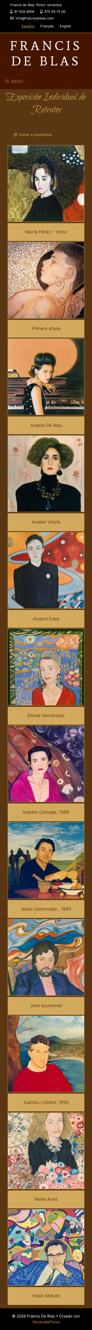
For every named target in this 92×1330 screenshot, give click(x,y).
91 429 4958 (23, 11)
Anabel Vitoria (46, 522)
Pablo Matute (46, 1295)
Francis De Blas (46, 53)
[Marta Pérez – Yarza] (46, 218)
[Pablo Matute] (46, 1282)
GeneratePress (46, 1322)
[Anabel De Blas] (46, 411)
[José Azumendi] (46, 992)
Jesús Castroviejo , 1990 (46, 909)
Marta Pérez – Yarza (46, 231)
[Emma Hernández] (46, 701)
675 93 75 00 (54, 11)
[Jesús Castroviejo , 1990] (46, 895)
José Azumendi (46, 1005)
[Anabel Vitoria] (46, 508)
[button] (33, 135)
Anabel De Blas (46, 425)
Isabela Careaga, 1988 (46, 812)
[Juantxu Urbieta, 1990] (46, 1089)
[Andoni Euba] (46, 605)
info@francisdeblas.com (34, 18)
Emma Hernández (46, 715)
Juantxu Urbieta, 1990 (46, 1102)
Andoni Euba (46, 618)
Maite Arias (46, 1199)
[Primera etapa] (46, 315)
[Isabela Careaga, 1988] (46, 798)
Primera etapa (46, 328)
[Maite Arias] (46, 1185)
